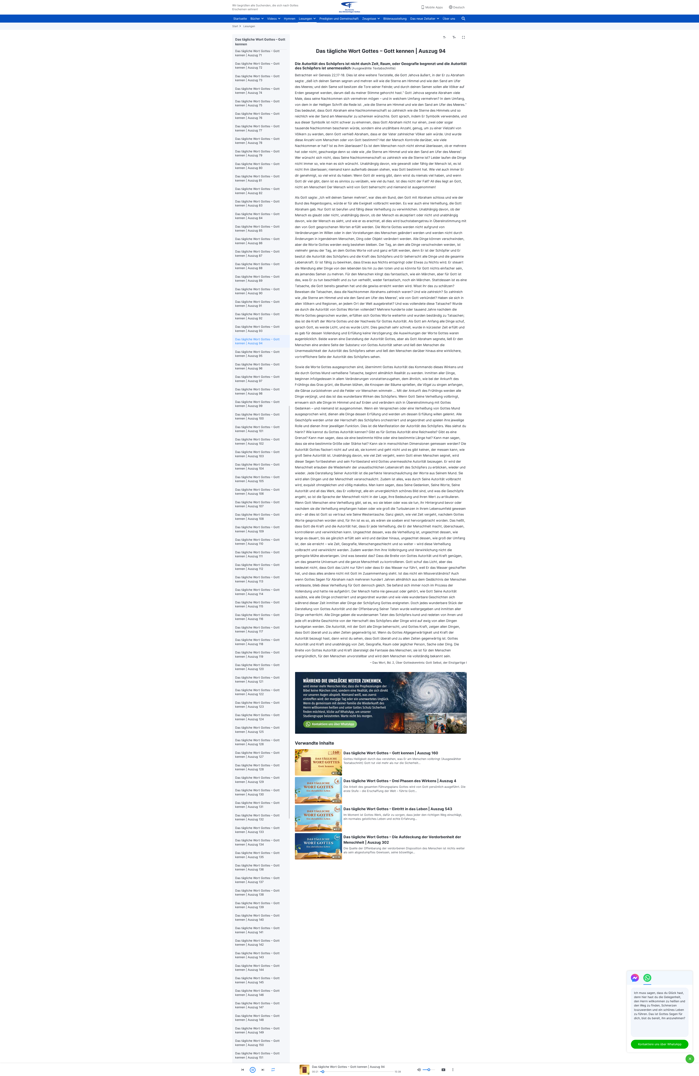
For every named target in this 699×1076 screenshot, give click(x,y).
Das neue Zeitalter (422, 18)
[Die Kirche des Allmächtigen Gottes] (349, 7)
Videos (272, 18)
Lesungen (305, 18)
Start (235, 26)
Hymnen (289, 18)
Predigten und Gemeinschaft (339, 18)
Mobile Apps (434, 7)
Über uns (449, 18)
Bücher (255, 18)
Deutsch (459, 7)
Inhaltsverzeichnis (309, 37)
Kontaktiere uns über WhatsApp (660, 1044)
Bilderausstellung (395, 18)
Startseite (240, 18)
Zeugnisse (369, 18)
